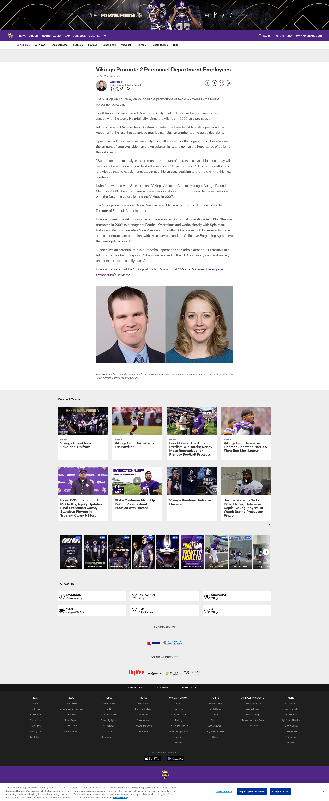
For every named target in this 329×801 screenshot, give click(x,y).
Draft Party (253, 726)
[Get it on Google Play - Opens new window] (175, 760)
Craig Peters (116, 81)
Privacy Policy (120, 797)
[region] (164, 792)
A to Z (178, 703)
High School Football (291, 720)
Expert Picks (71, 726)
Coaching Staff (35, 731)
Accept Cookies (280, 791)
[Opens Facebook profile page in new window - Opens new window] (112, 89)
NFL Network (108, 726)
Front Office (35, 737)
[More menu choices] (104, 35)
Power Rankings (71, 731)
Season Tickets (215, 703)
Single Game (215, 709)
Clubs (215, 737)
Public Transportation (179, 731)
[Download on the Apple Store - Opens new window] (152, 759)
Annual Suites (214, 726)
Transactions (35, 720)
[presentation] (270, 525)
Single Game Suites (215, 731)
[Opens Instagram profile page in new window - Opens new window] (122, 89)
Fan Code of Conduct (179, 714)
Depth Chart (35, 709)
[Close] (323, 791)
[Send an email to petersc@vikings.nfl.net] (128, 89)
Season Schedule (253, 703)
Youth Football (291, 714)
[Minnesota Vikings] (164, 774)
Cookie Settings (224, 791)
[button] (162, 525)
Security (178, 737)
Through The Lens (143, 709)
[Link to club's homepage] (9, 35)
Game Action (143, 714)
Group (215, 714)
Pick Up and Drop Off (178, 726)
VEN (109, 709)
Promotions (290, 737)
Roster (36, 703)
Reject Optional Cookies (252, 791)
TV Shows (108, 731)
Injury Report (35, 714)
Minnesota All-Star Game (252, 720)
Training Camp (252, 714)
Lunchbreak (71, 714)
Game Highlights (108, 720)
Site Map (291, 742)
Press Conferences (108, 714)
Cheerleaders (143, 720)
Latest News (71, 703)
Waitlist (214, 720)
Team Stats (35, 726)
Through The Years (143, 726)
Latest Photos (143, 703)
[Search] (260, 35)
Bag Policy (179, 709)
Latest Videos (108, 703)
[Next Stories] (266, 552)
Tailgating (178, 742)
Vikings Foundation (291, 709)
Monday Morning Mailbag (71, 709)
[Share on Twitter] (214, 84)
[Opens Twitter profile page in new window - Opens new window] (117, 89)
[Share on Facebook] (207, 84)
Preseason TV (108, 737)
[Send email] (221, 84)
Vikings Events (252, 709)
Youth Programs (290, 726)
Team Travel (143, 731)
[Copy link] (228, 83)
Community (290, 703)
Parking (178, 720)
